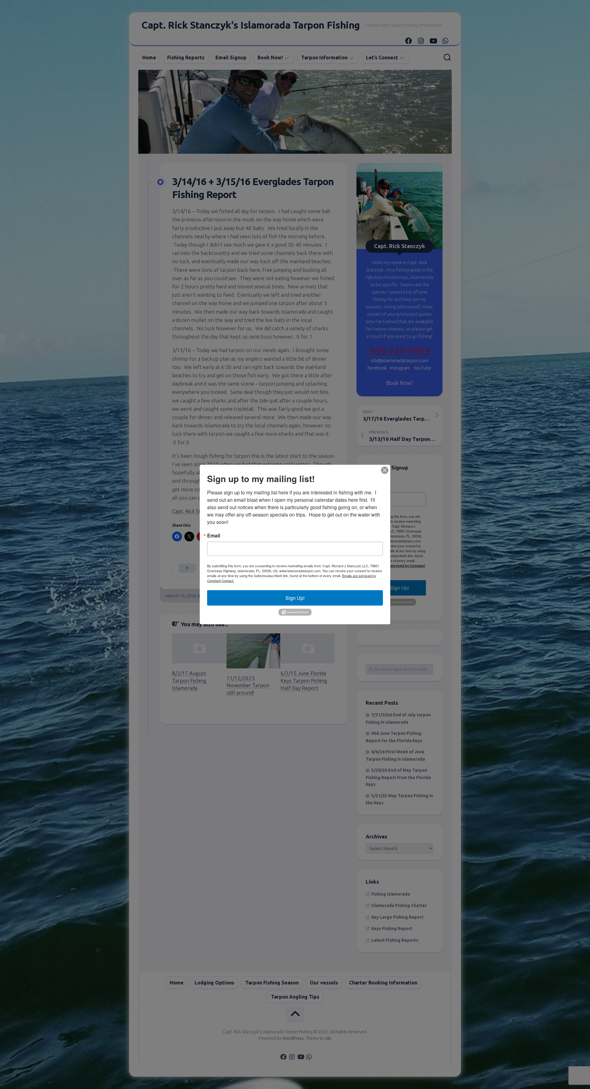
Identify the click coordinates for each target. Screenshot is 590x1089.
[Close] (384, 470)
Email (213, 535)
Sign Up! (295, 597)
